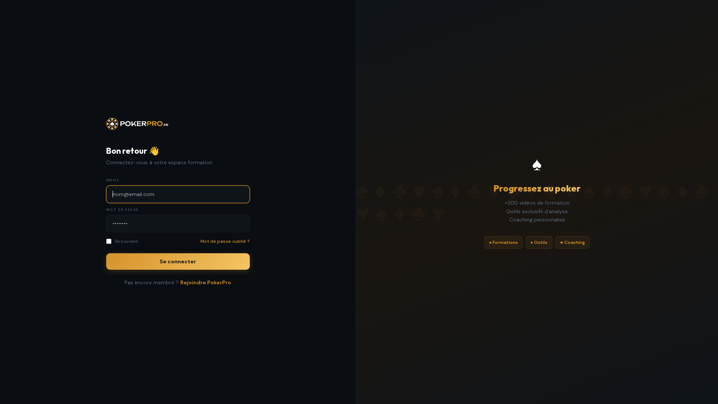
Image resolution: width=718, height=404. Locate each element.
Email (113, 180)
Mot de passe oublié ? (225, 241)
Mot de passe (122, 210)
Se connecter (178, 261)
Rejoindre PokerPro (205, 282)
